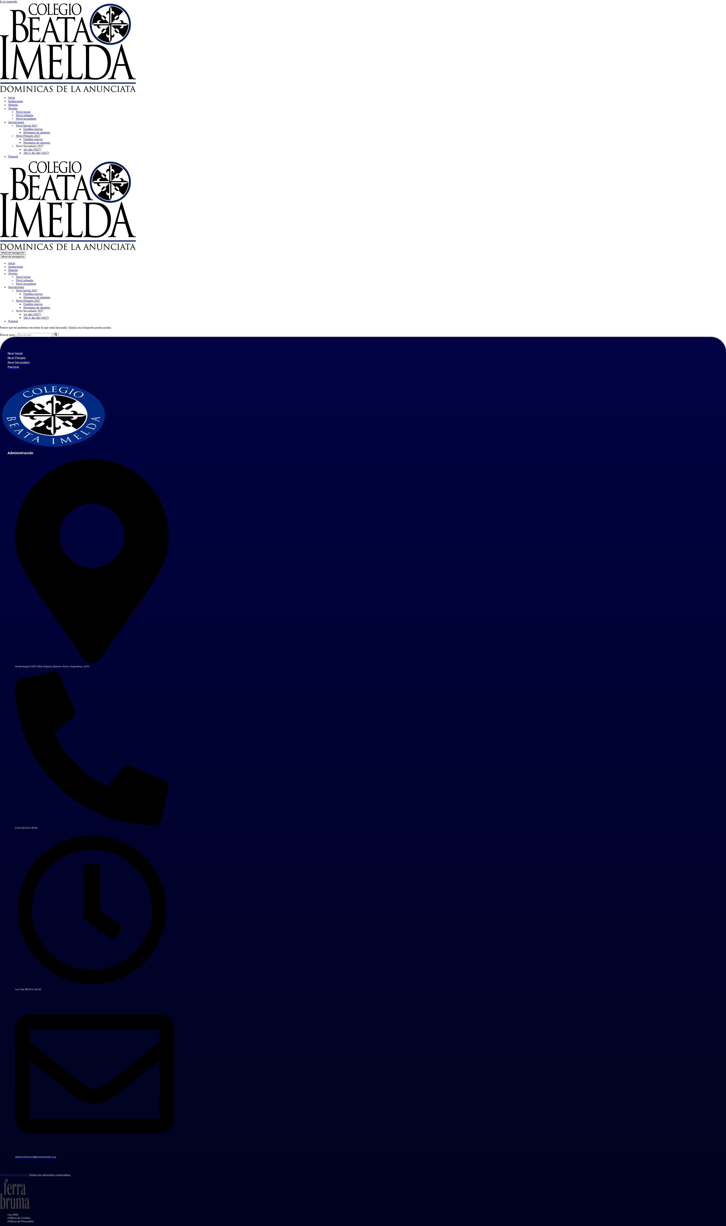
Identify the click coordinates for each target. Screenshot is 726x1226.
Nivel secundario (26, 118)
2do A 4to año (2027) (36, 152)
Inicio (11, 97)
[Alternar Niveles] (66, 273)
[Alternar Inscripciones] (66, 287)
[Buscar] (56, 334)
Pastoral (13, 156)
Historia (13, 104)
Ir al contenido (8, 1)
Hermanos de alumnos (36, 132)
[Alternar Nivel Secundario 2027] (66, 311)
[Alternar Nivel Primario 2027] (66, 301)
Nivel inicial (23, 111)
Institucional (15, 101)
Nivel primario (24, 115)
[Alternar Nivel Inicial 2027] (66, 290)
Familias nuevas (33, 129)
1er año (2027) (32, 149)
